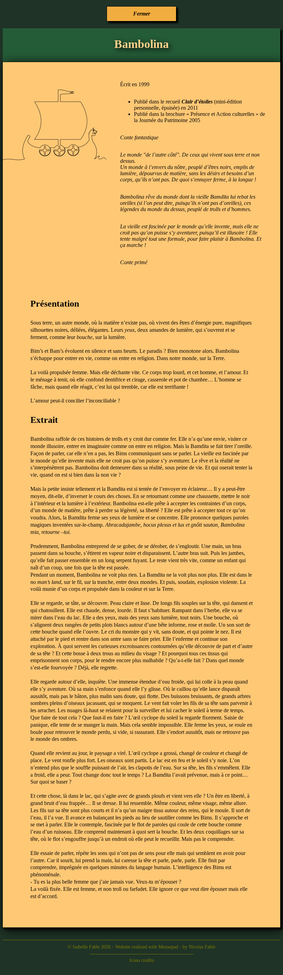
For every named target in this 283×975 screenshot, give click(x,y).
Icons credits (141, 960)
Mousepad (168, 946)
